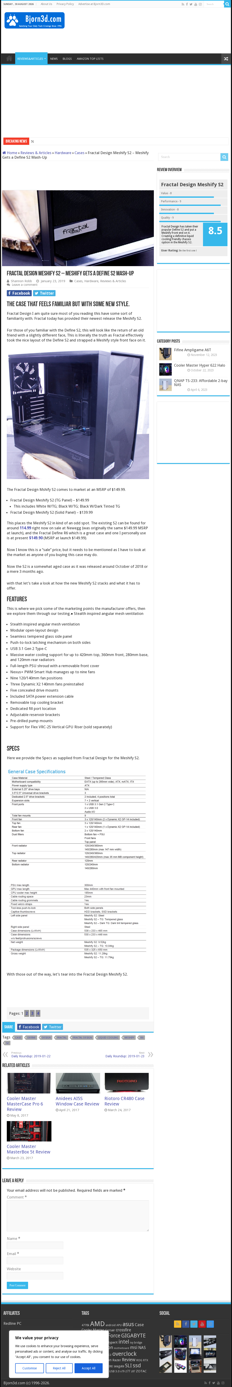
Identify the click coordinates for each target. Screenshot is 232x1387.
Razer (116, 1360)
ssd (137, 1365)
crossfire (123, 1330)
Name (13, 1238)
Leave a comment (25, 284)
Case (18, 1037)
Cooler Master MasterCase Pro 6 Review (25, 1104)
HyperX (112, 1342)
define (31, 1037)
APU (119, 1325)
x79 (122, 1371)
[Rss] (183, 4)
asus (128, 1324)
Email (13, 1253)
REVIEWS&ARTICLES (30, 58)
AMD (97, 1324)
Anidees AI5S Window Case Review (77, 1101)
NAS (142, 1347)
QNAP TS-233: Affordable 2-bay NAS (200, 382)
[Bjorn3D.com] (35, 19)
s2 (7, 1043)
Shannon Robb (21, 281)
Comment (17, 1197)
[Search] (227, 4)
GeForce (111, 1336)
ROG (139, 1360)
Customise (29, 1368)
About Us (46, 4)
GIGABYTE (133, 1335)
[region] (59, 1354)
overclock (124, 1353)
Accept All (88, 1368)
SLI (128, 1365)
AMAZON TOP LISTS (90, 58)
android (111, 1325)
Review (128, 1359)
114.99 (25, 528)
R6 (141, 1037)
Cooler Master (93, 1330)
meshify (129, 1037)
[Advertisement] (145, 39)
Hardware (63, 152)
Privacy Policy (65, 4)
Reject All (59, 1368)
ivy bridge (136, 1342)
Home (11, 152)
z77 (127, 1371)
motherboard (121, 1348)
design (46, 1037)
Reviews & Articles (35, 152)
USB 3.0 (114, 1371)
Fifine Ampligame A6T (192, 350)
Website (14, 1269)
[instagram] (200, 4)
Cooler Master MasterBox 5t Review (28, 1149)
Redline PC (12, 1323)
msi (133, 1347)
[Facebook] (187, 4)
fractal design (82, 1037)
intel (123, 1342)
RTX (145, 1360)
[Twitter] (191, 4)
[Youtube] (196, 4)
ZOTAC (141, 1371)
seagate (119, 1366)
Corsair (110, 1330)
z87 (133, 1371)
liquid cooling (108, 1037)
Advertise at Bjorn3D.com (94, 4)
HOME (9, 58)
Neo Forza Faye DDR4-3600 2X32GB (61, 141)
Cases (80, 152)
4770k (85, 1325)
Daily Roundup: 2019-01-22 (31, 1054)
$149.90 (36, 538)
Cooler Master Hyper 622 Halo (199, 365)
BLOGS (67, 58)
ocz (108, 1355)
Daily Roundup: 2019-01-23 (125, 1054)
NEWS (54, 58)
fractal (62, 1037)
